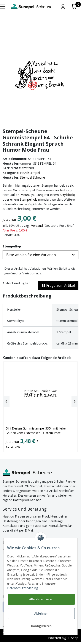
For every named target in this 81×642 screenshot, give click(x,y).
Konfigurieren (41, 626)
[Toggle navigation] (2, 6)
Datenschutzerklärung (22, 588)
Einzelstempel (30, 173)
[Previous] (6, 401)
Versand (37, 225)
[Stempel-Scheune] (31, 6)
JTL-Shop (71, 638)
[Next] (74, 401)
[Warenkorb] (74, 6)
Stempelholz (28, 199)
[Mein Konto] (63, 6)
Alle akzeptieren (41, 599)
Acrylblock (67, 195)
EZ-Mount (23, 195)
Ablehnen (41, 613)
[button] (40, 254)
